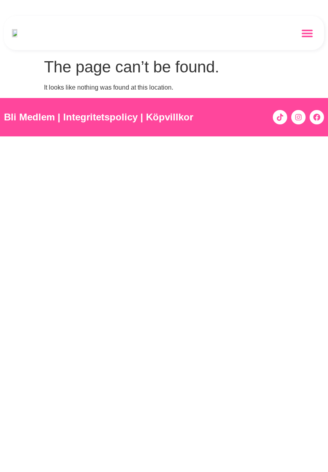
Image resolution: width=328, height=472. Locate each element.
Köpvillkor (171, 117)
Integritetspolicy (101, 117)
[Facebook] (317, 117)
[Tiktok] (280, 117)
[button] (307, 33)
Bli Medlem (29, 117)
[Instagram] (298, 117)
